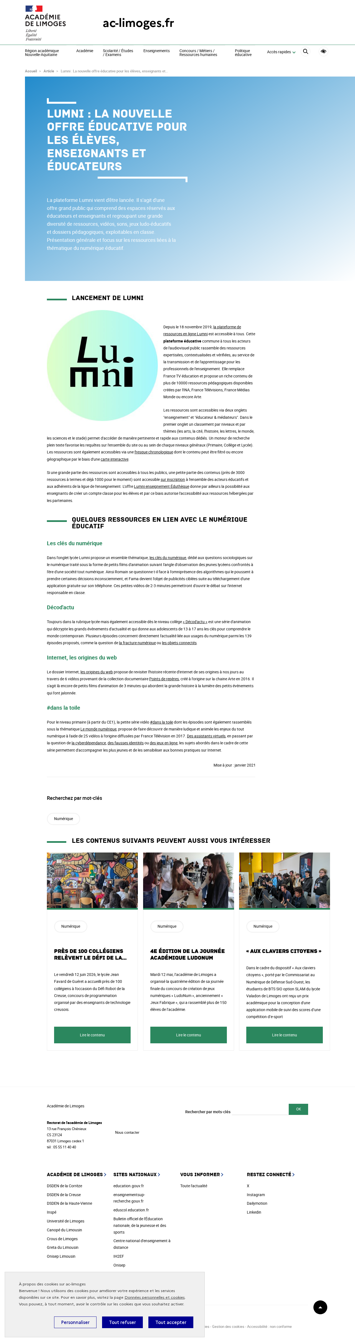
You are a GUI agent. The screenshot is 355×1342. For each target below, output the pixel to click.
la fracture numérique (137, 642)
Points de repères (164, 678)
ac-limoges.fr (138, 23)
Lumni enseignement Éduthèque (161, 486)
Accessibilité (323, 51)
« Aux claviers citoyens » (283, 951)
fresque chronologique (154, 452)
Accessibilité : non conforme (269, 1326)
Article (49, 71)
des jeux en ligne (164, 742)
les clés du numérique (167, 557)
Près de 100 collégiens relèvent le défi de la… (90, 954)
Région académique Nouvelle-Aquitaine (42, 53)
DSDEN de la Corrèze (64, 1185)
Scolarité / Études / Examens (118, 53)
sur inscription (173, 479)
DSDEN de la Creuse (64, 1194)
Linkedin (254, 1212)
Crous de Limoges (62, 1238)
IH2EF (118, 1256)
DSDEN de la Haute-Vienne (69, 1203)
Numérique (63, 818)
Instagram (256, 1194)
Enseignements (156, 51)
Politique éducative (243, 53)
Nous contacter (127, 1132)
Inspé (51, 1212)
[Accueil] (52, 23)
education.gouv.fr (128, 1185)
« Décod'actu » (195, 621)
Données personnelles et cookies (155, 1297)
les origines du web (96, 671)
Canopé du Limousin (64, 1229)
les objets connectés (179, 642)
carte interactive (114, 459)
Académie (84, 51)
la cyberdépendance (89, 742)
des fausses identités (126, 742)
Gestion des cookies (228, 1326)
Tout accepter (170, 1322)
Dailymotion (257, 1203)
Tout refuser (122, 1322)
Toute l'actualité (193, 1185)
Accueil (31, 71)
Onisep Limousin (61, 1256)
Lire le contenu (92, 1034)
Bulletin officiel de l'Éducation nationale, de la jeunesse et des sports (139, 1225)
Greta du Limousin (62, 1247)
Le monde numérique (98, 729)
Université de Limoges (65, 1221)
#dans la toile (161, 722)
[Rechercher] (305, 52)
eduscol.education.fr (131, 1209)
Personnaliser (75, 1322)
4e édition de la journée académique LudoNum (187, 954)
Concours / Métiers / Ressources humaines (198, 53)
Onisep (119, 1265)
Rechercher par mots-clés (207, 1111)
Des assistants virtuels (206, 736)
